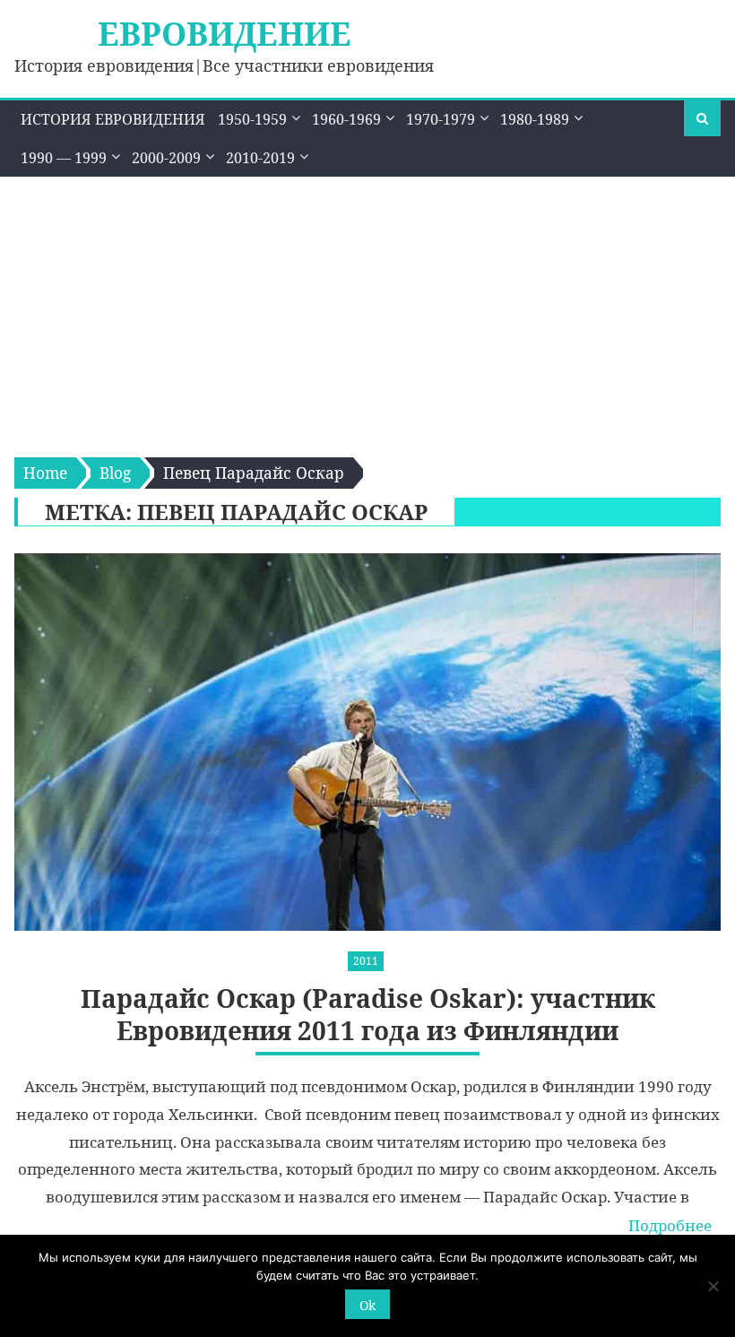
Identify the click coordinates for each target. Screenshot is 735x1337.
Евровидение (224, 34)
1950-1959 (252, 119)
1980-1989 (534, 119)
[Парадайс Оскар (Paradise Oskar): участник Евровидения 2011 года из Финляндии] (367, 742)
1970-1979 (440, 119)
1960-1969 (346, 119)
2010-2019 (260, 158)
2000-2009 (166, 158)
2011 (365, 960)
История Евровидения (113, 119)
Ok (367, 1305)
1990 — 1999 (64, 158)
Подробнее (670, 1225)
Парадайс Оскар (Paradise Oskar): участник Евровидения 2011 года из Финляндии (368, 1014)
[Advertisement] (367, 311)
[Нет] (713, 1286)
